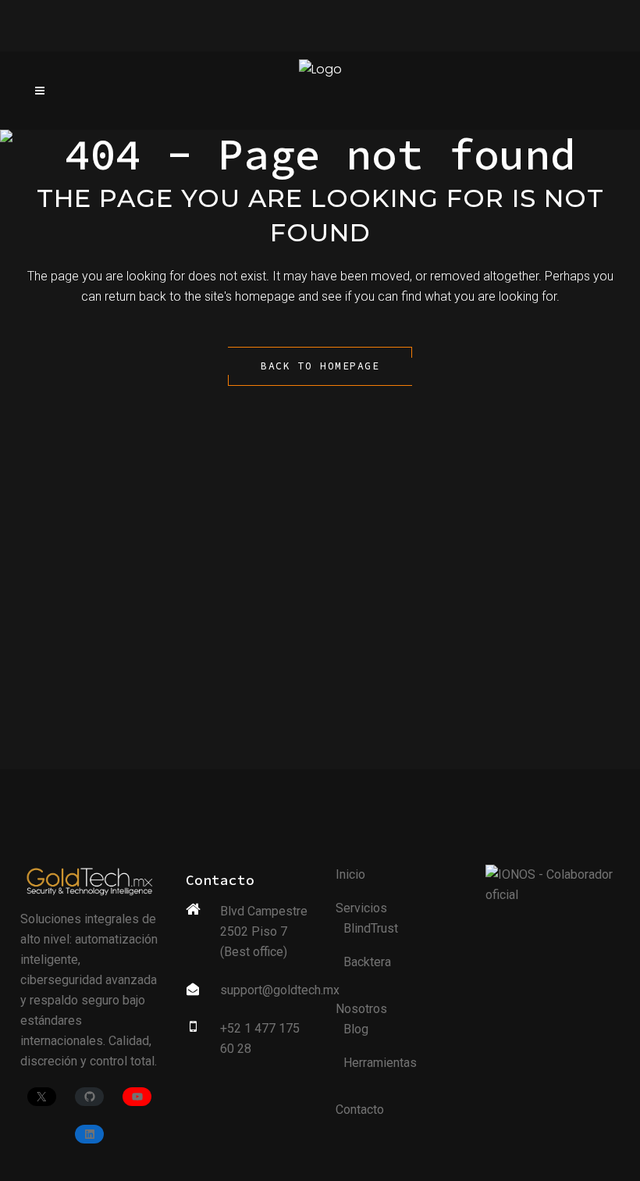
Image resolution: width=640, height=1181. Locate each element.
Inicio (350, 874)
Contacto (360, 1109)
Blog (355, 1029)
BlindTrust (370, 928)
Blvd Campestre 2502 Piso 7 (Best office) (264, 931)
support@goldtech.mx (280, 990)
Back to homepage (320, 366)
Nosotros (361, 1008)
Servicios (361, 908)
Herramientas (380, 1062)
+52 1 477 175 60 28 (260, 1038)
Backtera (367, 961)
